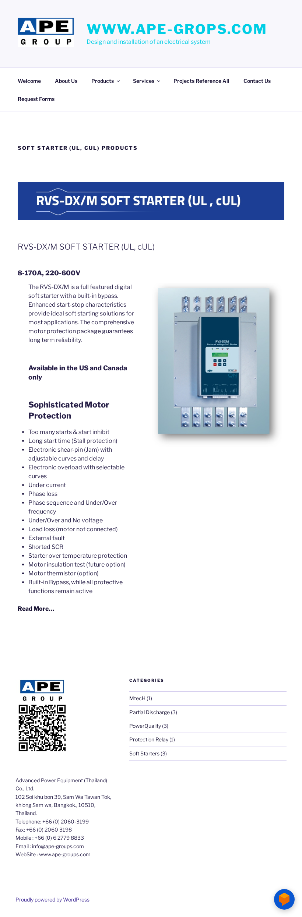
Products (102, 81)
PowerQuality (145, 726)
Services (143, 81)
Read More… (36, 608)
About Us (66, 81)
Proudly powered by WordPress (52, 899)
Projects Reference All (201, 81)
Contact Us (257, 81)
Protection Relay (148, 739)
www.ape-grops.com (177, 29)
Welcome (29, 81)
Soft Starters (144, 753)
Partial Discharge (149, 712)
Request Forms (36, 99)
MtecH (137, 698)
